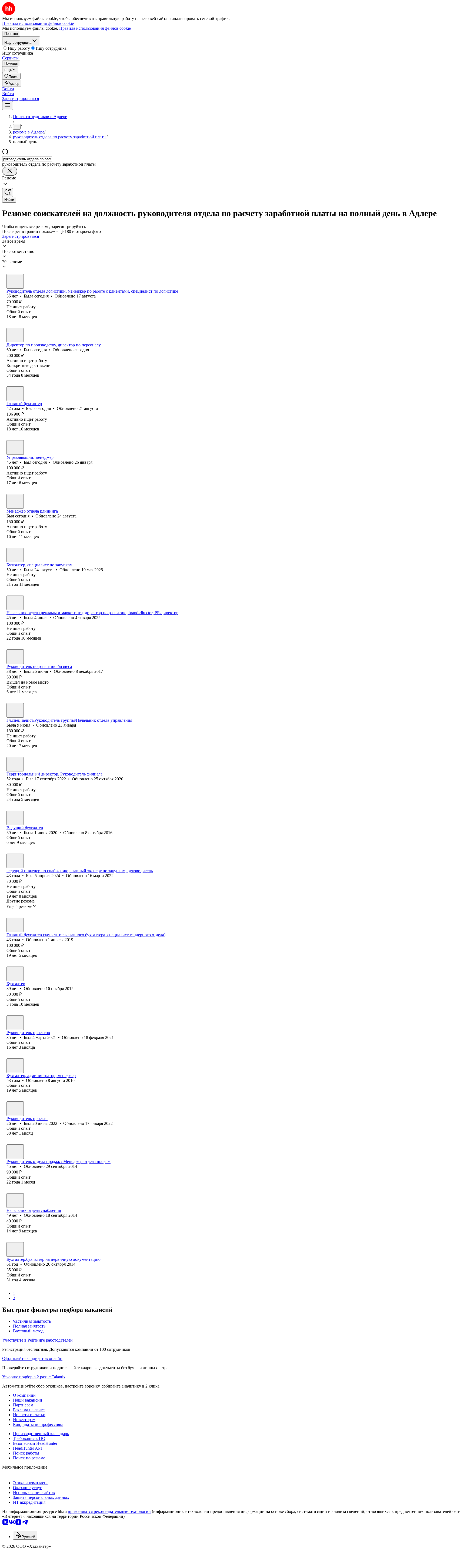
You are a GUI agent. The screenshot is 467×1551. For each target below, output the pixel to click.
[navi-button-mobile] (7, 105)
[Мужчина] (15, 335)
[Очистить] (9, 171)
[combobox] (27, 159)
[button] (8, 88)
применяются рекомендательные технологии (109, 1511)
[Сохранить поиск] (7, 192)
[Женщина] (15, 281)
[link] (11, 76)
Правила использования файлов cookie (95, 28)
